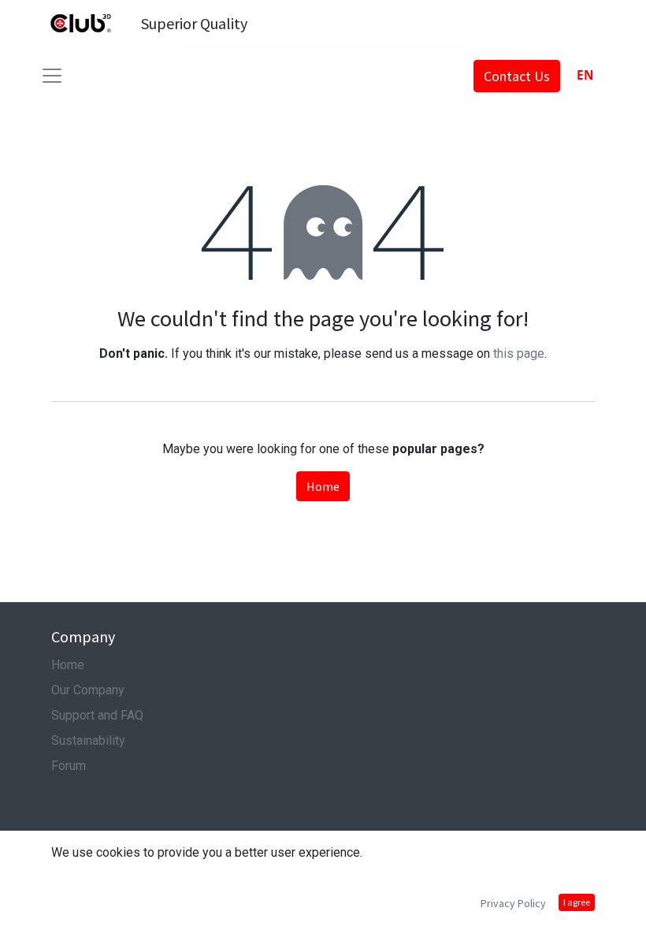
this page (518, 353)
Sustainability (88, 740)
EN (585, 75)
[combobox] (585, 75)
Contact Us (517, 76)
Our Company (87, 690)
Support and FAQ (97, 715)
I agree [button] (576, 902)
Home (323, 486)
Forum (68, 765)
